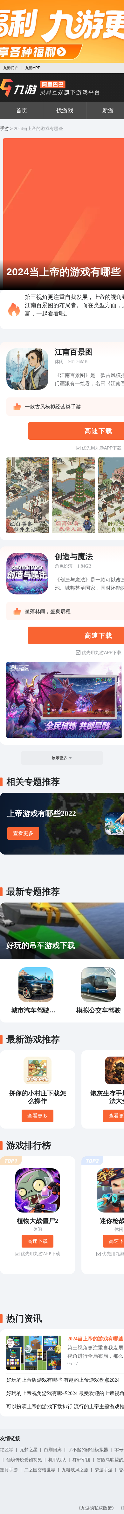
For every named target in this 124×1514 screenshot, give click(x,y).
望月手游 (9, 1469)
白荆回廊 (53, 1449)
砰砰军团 (81, 1459)
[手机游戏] (50, 88)
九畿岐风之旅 (75, 1469)
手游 (4, 128)
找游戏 (64, 110)
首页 (21, 110)
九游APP (32, 68)
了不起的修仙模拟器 (88, 1449)
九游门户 (10, 68)
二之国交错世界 (39, 1469)
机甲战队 (57, 1459)
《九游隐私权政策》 (96, 1508)
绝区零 (6, 1449)
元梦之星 (29, 1449)
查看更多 (23, 833)
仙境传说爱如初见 (24, 1459)
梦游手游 (104, 1469)
